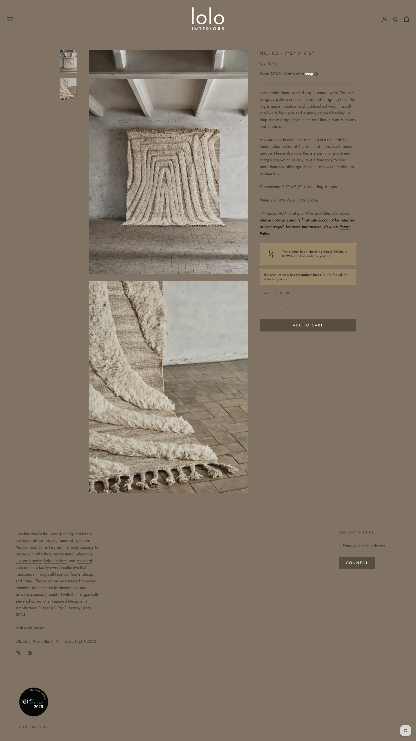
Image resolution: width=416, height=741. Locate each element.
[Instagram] (18, 653)
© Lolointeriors (34, 727)
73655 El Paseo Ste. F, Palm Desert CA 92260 (56, 641)
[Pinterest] (287, 293)
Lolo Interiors (55, 561)
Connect (357, 563)
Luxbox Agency (29, 561)
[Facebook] (274, 293)
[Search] (395, 18)
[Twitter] (281, 293)
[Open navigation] (10, 19)
